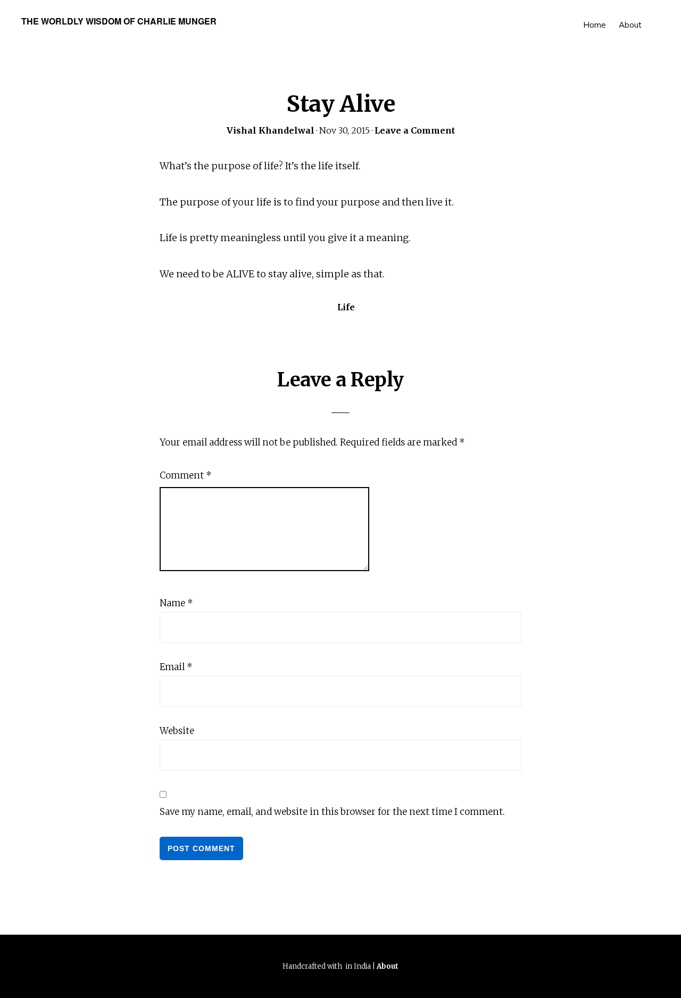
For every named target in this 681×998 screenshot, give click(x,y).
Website (177, 731)
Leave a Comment (415, 130)
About (387, 966)
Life (346, 307)
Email (176, 667)
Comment (186, 475)
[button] (654, 17)
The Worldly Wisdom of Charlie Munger (119, 21)
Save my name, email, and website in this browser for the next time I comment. (332, 812)
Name (176, 603)
